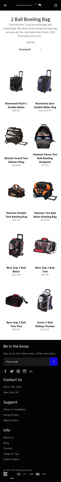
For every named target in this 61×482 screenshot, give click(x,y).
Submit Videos (11, 459)
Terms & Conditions (14, 409)
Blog (6, 442)
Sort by (30, 42)
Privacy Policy (11, 415)
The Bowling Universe (21, 470)
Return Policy (10, 420)
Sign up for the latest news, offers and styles (29, 353)
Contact (8, 448)
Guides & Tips (11, 453)
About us (8, 437)
